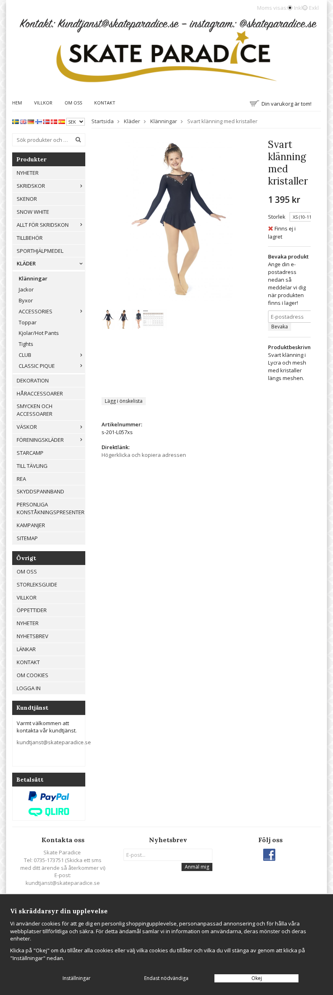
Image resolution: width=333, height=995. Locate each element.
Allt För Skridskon (43, 224)
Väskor (27, 426)
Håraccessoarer (40, 393)
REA (21, 478)
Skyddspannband (40, 491)
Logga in (29, 688)
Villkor (43, 103)
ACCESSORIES (35, 311)
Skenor (27, 198)
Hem (17, 103)
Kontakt (104, 103)
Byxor (26, 300)
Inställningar (77, 978)
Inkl (298, 7)
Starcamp (30, 452)
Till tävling (32, 465)
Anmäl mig (197, 866)
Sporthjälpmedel (40, 250)
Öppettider (32, 610)
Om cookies (32, 675)
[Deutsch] (31, 121)
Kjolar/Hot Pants (39, 333)
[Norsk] (46, 121)
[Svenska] (15, 121)
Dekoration (33, 380)
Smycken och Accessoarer (34, 409)
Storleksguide (37, 584)
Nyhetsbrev (32, 636)
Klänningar (33, 278)
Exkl (314, 7)
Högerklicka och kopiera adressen (144, 454)
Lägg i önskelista (124, 401)
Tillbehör (30, 237)
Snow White (33, 211)
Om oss (73, 103)
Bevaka (279, 326)
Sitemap (27, 538)
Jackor (26, 289)
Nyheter (28, 172)
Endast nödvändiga (166, 978)
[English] (23, 121)
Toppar (28, 322)
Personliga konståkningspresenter (50, 508)
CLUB (25, 354)
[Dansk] (54, 121)
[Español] (61, 121)
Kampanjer (31, 525)
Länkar (26, 649)
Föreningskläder (40, 439)
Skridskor (31, 185)
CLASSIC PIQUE (37, 365)
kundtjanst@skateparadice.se (54, 742)
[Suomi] (38, 121)
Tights (26, 344)
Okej (256, 978)
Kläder (26, 263)
